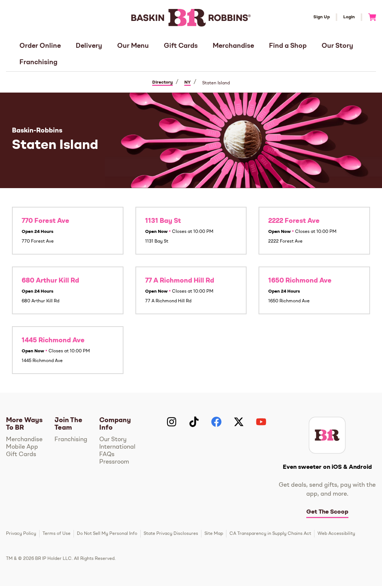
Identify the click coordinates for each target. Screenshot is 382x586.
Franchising (38, 62)
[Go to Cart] (369, 17)
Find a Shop (288, 46)
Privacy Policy (21, 534)
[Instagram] (171, 422)
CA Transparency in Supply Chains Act (270, 534)
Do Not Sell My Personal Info (107, 534)
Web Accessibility (336, 534)
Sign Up (321, 17)
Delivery (89, 46)
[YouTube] (261, 422)
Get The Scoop (327, 512)
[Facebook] (216, 422)
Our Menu (133, 46)
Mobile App (22, 447)
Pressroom (114, 462)
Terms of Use (57, 534)
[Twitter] (239, 422)
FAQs (107, 455)
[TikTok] (194, 422)
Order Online (40, 46)
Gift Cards (181, 46)
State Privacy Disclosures (171, 534)
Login (349, 17)
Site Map (213, 534)
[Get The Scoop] (327, 435)
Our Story (337, 46)
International (117, 447)
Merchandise (233, 46)
